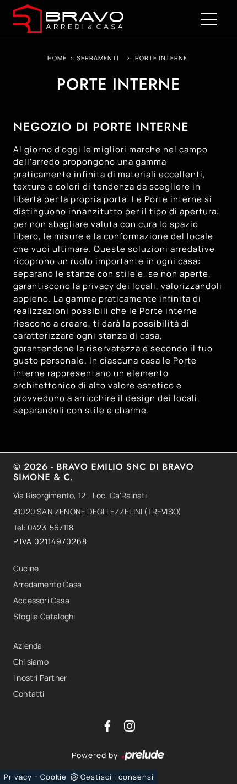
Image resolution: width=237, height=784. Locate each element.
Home (57, 58)
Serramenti (98, 58)
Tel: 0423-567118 (43, 527)
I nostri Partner (40, 677)
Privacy (18, 777)
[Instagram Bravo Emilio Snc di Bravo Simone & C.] (129, 725)
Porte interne (161, 58)
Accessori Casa (41, 600)
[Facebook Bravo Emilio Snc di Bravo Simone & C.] (109, 725)
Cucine (26, 568)
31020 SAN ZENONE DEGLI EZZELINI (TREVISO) (97, 511)
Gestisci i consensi (117, 777)
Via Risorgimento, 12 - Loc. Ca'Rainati (80, 495)
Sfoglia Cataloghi (44, 616)
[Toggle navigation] (209, 19)
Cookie (53, 777)
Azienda (27, 645)
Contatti (29, 693)
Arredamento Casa (47, 584)
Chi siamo (31, 661)
